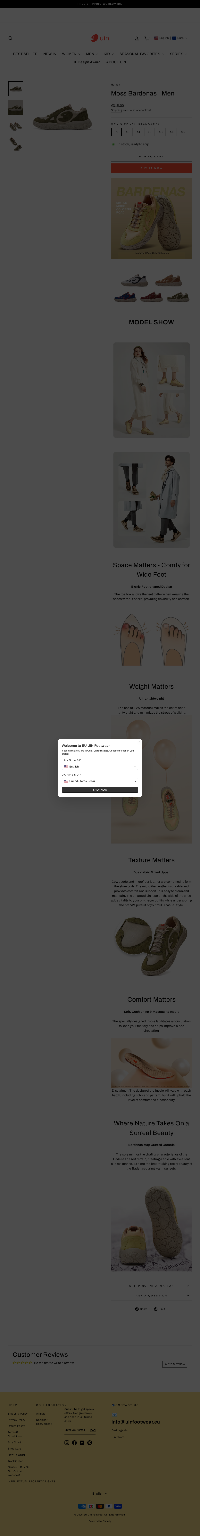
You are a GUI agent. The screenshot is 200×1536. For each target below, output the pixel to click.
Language (72, 760)
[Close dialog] (139, 742)
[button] (100, 767)
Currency (72, 774)
